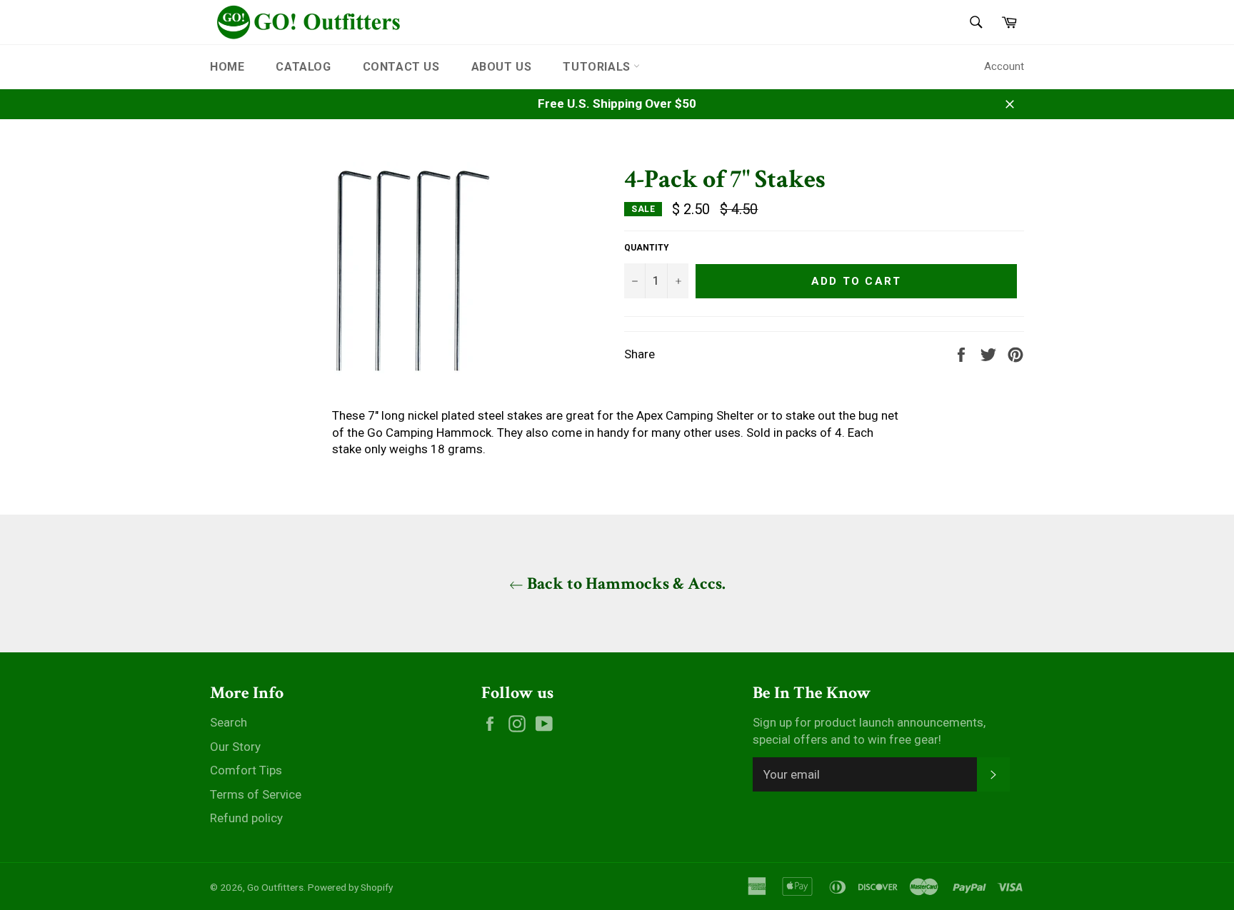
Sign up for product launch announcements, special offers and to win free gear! (869, 730)
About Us (501, 67)
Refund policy (246, 818)
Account (1004, 66)
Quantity (646, 248)
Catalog (303, 67)
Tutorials (598, 67)
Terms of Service (255, 794)
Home (227, 67)
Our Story (235, 746)
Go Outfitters (275, 887)
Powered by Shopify (350, 887)
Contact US (401, 67)
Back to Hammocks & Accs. (624, 583)
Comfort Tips (246, 770)
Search (228, 722)
